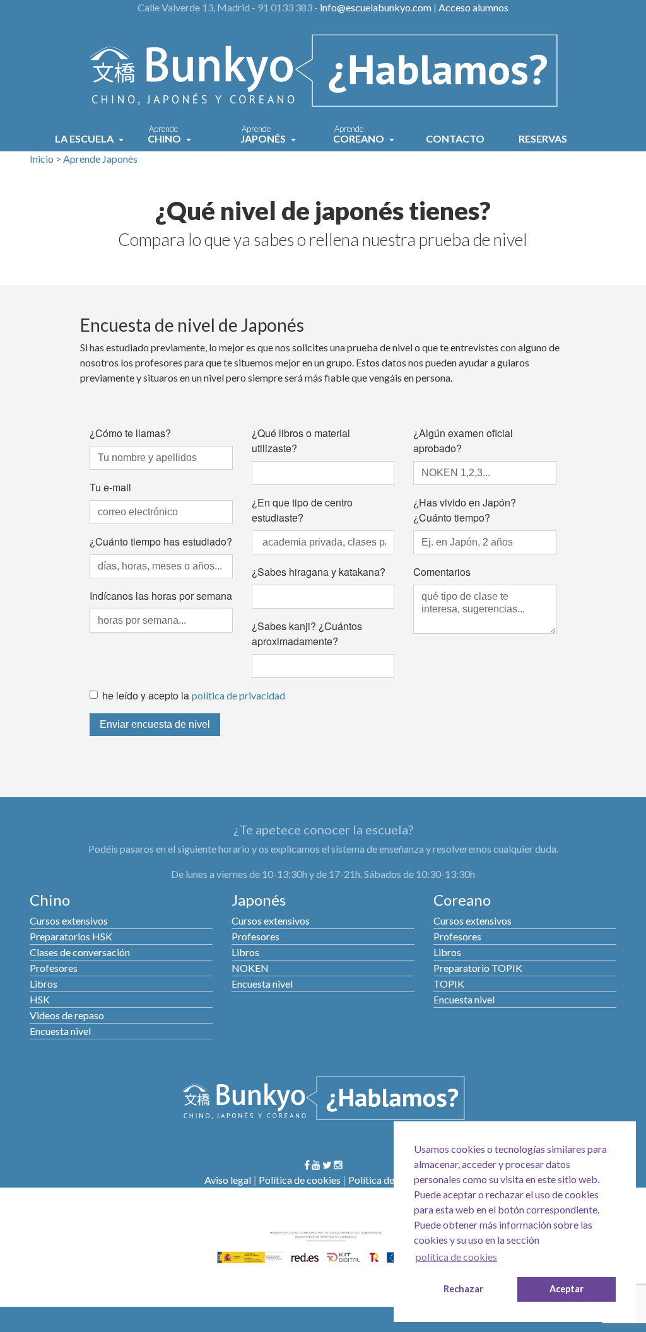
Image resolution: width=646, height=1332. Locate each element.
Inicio (42, 159)
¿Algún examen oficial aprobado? (463, 440)
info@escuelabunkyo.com (376, 7)
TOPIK (448, 984)
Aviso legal (227, 1180)
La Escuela (85, 138)
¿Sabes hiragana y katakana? (318, 571)
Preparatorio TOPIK (477, 968)
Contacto (455, 138)
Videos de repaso (67, 1015)
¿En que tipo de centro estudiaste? (302, 510)
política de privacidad (238, 695)
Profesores (54, 968)
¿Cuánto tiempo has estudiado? (161, 541)
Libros (43, 984)
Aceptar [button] (566, 1288)
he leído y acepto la (193, 695)
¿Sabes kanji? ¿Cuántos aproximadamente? (307, 633)
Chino (165, 135)
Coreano (359, 135)
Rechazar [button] (463, 1288)
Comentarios (442, 571)
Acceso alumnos (473, 7)
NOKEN (250, 968)
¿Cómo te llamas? (130, 433)
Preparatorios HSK (71, 936)
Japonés (264, 135)
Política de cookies (300, 1180)
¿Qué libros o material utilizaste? (301, 440)
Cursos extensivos (69, 920)
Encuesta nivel (60, 1031)
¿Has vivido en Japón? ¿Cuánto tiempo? (464, 510)
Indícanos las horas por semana (161, 595)
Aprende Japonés (100, 159)
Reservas (543, 138)
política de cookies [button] (456, 1257)
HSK (40, 999)
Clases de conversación (80, 952)
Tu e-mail (110, 487)
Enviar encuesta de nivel (155, 724)
